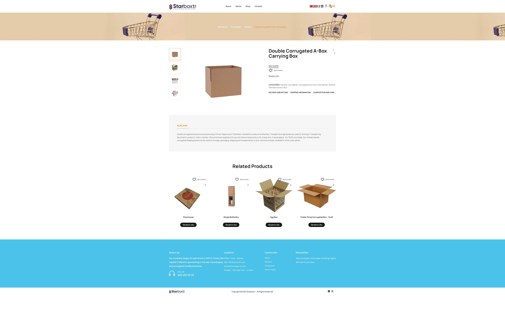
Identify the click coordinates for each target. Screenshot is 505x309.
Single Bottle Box (231, 217)
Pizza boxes (188, 217)
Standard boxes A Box (278, 87)
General (247, 27)
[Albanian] (311, 6)
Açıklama (182, 125)
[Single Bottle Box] (231, 194)
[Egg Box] (273, 194)
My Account (270, 265)
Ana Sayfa (222, 27)
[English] (315, 6)
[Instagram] (332, 291)
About (228, 6)
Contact (258, 6)
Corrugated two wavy (308, 84)
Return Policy (270, 269)
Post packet (235, 27)
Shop (248, 6)
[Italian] (318, 6)
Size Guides (273, 66)
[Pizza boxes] (188, 194)
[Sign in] (326, 6)
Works (238, 6)
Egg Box (273, 217)
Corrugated (293, 84)
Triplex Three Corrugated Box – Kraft (316, 217)
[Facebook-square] (329, 291)
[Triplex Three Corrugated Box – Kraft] (316, 194)
